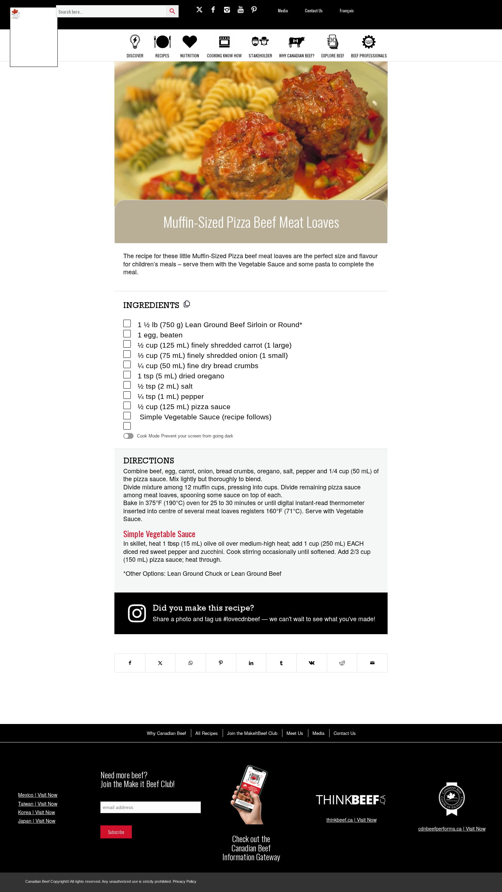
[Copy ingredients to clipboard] (187, 304)
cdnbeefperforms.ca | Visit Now (452, 828)
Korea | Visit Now (36, 812)
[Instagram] (227, 9)
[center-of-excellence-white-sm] (452, 799)
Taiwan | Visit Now (37, 803)
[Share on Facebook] (130, 663)
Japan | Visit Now (36, 820)
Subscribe (108, 798)
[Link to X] (199, 9)
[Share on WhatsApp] (191, 663)
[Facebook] (213, 9)
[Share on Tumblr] (281, 663)
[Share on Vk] (312, 663)
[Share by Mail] (372, 663)
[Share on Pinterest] (221, 663)
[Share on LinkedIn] (251, 663)
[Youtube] (240, 9)
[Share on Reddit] (342, 663)
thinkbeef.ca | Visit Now (351, 819)
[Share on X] (160, 663)
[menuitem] (166, 733)
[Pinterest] (254, 9)
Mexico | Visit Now (37, 794)
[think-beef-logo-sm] (351, 799)
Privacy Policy (184, 881)
